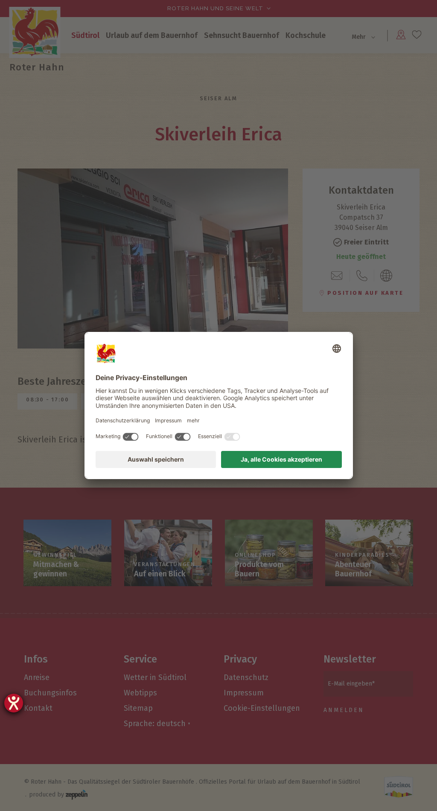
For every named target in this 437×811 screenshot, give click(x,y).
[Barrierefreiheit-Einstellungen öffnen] (13, 703)
